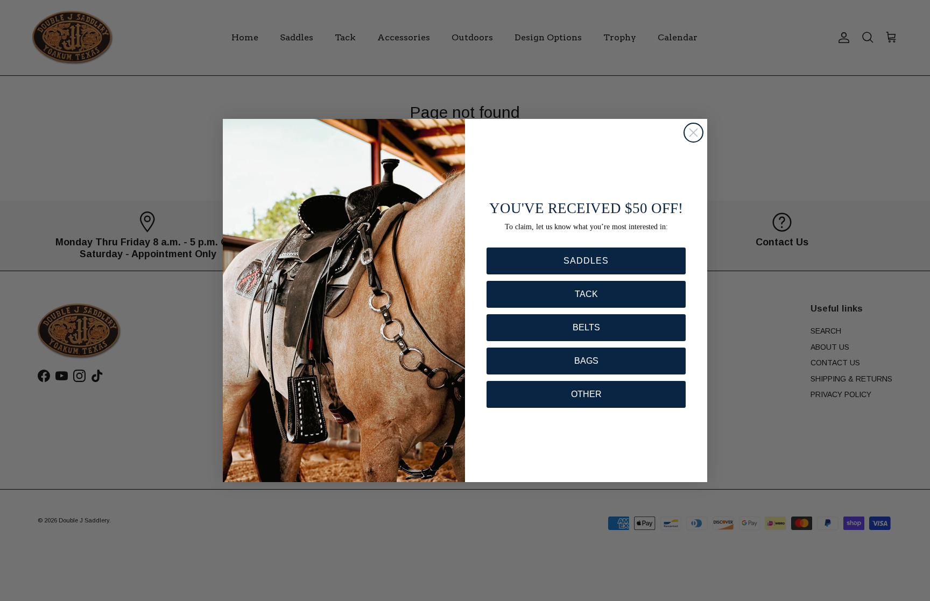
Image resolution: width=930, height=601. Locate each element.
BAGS (586, 360)
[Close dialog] (693, 132)
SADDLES (586, 260)
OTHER (586, 394)
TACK (586, 294)
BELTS (586, 327)
